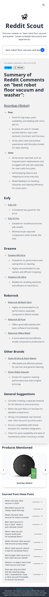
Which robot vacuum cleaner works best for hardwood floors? (24, 534)
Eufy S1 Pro (13, 218)
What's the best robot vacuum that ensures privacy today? (24, 542)
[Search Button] (42, 50)
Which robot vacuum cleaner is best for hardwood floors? (24, 549)
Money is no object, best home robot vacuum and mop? (24, 563)
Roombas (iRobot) (16, 105)
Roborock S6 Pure (16, 319)
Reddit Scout (24, 26)
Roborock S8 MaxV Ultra (19, 302)
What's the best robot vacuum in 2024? (24, 502)
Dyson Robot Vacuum (18, 372)
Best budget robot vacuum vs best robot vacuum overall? (24, 556)
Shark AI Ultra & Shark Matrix (22, 358)
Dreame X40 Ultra (16, 255)
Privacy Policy (28, 589)
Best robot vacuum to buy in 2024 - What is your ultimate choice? (24, 524)
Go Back (8, 68)
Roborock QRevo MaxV (19, 333)
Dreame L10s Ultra (17, 277)
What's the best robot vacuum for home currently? (24, 516)
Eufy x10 (12, 204)
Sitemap (19, 589)
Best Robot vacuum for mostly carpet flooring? (24, 509)
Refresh (20, 68)
